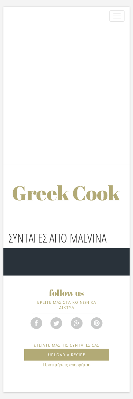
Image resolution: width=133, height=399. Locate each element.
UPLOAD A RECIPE (66, 354)
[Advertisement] (66, 95)
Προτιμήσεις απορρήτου (66, 364)
